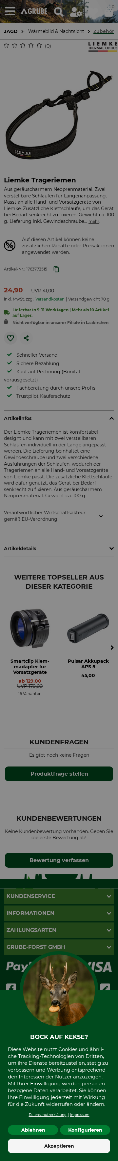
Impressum (79, 1115)
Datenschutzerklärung (48, 1115)
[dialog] (59, 580)
